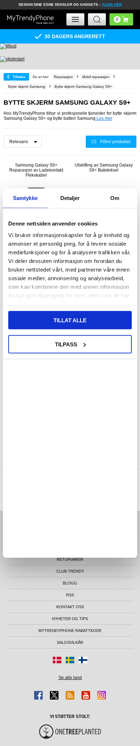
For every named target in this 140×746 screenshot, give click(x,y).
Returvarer (70, 559)
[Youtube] (85, 695)
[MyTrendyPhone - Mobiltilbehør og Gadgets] (30, 19)
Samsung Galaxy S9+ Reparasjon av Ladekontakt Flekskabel (36, 170)
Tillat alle (70, 320)
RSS (70, 595)
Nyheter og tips (70, 619)
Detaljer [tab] (70, 198)
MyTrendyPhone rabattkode (70, 630)
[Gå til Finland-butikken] (83, 660)
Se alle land (70, 677)
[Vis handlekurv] (121, 19)
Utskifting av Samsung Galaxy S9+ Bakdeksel (104, 168)
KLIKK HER (112, 4)
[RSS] (70, 695)
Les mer (103, 118)
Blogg (70, 583)
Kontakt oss (70, 607)
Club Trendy (70, 571)
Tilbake (19, 77)
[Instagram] (101, 695)
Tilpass (66, 344)
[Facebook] (38, 695)
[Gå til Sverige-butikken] (70, 660)
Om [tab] (114, 198)
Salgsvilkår (70, 642)
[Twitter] (54, 695)
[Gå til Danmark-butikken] (57, 660)
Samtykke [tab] (25, 198)
